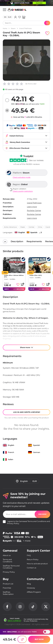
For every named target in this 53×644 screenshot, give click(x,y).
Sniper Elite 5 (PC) (36, 275)
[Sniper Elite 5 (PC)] (39, 265)
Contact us (31, 568)
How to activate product (37, 564)
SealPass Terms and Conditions (11, 567)
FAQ (29, 555)
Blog (29, 584)
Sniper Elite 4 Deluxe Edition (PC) (14, 276)
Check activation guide (21, 177)
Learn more (32, 207)
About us (7, 555)
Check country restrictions (23, 191)
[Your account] (15, 17)
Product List (8, 584)
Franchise (7, 588)
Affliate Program (34, 592)
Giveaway (31, 588)
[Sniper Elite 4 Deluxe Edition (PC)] (14, 265)
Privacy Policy (13, 523)
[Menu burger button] (4, 9)
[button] (24, 17)
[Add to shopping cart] (22, 284)
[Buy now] (22, 639)
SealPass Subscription (8, 593)
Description (17, 241)
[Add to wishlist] (47, 33)
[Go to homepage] (17, 9)
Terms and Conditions (37, 521)
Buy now (39, 639)
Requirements (34, 241)
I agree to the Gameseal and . (28, 522)
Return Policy (32, 559)
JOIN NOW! (42, 514)
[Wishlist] (20, 17)
